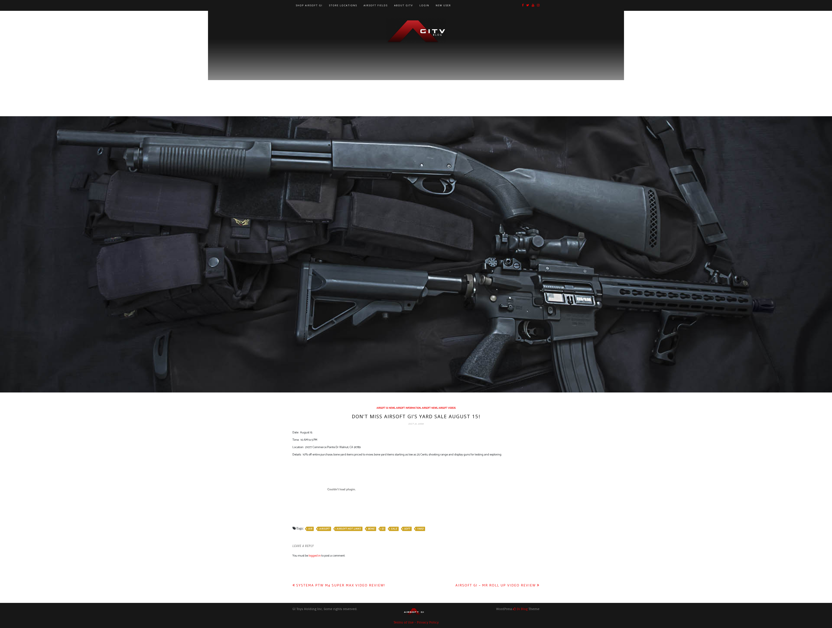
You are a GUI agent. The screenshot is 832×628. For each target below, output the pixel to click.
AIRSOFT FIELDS (376, 5)
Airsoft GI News (386, 408)
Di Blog (522, 609)
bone (371, 529)
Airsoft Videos (447, 408)
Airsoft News (429, 408)
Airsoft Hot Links (348, 529)
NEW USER (443, 5)
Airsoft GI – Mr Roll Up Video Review (495, 585)
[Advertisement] (416, 76)
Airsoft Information (408, 408)
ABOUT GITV (403, 5)
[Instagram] (538, 5)
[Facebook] (523, 5)
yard (420, 529)
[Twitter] (527, 5)
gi (383, 529)
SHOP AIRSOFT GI (309, 5)
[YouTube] (533, 5)
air (310, 529)
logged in (315, 555)
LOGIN (424, 5)
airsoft (324, 529)
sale (394, 529)
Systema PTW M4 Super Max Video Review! (340, 585)
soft (407, 529)
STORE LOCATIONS (343, 5)
